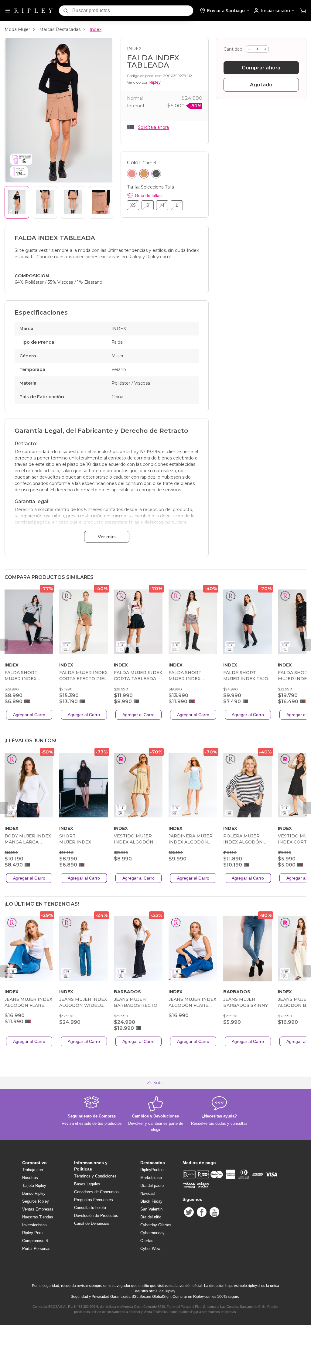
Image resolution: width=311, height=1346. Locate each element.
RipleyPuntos (152, 1169)
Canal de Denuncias (91, 1223)
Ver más (107, 536)
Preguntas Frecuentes (93, 1199)
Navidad (147, 1193)
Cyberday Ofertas (155, 1225)
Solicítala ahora (153, 127)
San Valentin (151, 1209)
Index (95, 29)
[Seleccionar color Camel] (144, 174)
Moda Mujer (17, 29)
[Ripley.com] (33, 10)
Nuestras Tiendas (37, 1217)
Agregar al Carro (29, 714)
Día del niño (150, 1217)
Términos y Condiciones (95, 1176)
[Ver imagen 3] (73, 202)
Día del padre (152, 1185)
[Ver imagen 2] (45, 202)
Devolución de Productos (96, 1215)
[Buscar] (65, 10)
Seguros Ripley (35, 1201)
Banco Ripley (34, 1193)
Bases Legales (87, 1184)
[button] (303, 11)
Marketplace (151, 1177)
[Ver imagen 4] (101, 202)
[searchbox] (132, 10)
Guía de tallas (148, 195)
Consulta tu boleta (90, 1207)
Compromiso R (35, 1240)
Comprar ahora (261, 68)
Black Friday (151, 1201)
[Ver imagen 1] (17, 202)
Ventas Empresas (37, 1209)
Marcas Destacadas (59, 29)
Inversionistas (34, 1225)
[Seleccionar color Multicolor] (132, 174)
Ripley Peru (32, 1233)
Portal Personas (36, 1248)
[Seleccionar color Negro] (156, 174)
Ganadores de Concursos (96, 1192)
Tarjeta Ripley (34, 1185)
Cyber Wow (150, 1248)
